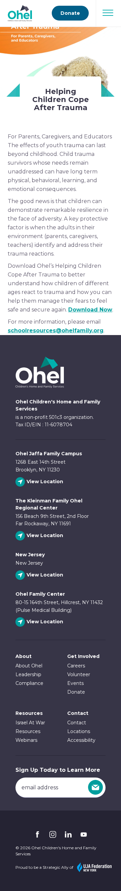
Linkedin (68, 834)
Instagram (53, 834)
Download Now (90, 309)
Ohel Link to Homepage (60, 372)
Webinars (26, 740)
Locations (78, 731)
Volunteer (78, 674)
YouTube (84, 834)
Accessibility (81, 740)
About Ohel (28, 666)
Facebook (37, 834)
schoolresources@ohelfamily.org (56, 330)
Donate (70, 13)
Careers (76, 666)
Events (75, 683)
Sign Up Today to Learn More (57, 770)
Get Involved (83, 656)
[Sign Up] (95, 787)
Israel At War (30, 723)
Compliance (29, 683)
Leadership (28, 674)
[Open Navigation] (107, 12)
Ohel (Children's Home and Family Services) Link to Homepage (20, 13)
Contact (76, 723)
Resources (29, 713)
